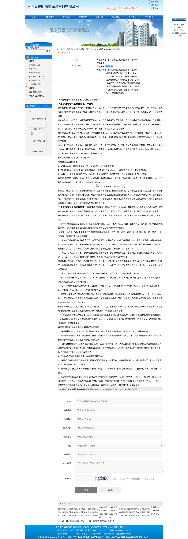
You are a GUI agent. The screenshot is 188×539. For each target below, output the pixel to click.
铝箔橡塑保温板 (34, 65)
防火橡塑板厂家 (37, 151)
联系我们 (149, 17)
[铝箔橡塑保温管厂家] (38, 119)
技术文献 (99, 17)
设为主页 (154, 5)
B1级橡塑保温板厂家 (36, 77)
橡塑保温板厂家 (34, 80)
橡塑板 (76, 49)
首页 (62, 49)
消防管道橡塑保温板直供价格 (103, 521)
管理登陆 (127, 534)
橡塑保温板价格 (34, 73)
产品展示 (83, 17)
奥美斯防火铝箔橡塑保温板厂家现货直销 (145, 512)
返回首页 (59, 530)
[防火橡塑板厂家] (38, 141)
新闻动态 (66, 17)
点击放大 (78, 66)
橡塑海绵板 (33, 69)
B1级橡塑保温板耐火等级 (75, 521)
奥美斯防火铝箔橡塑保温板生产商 (83, 512)
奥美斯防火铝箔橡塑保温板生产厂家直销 (93, 512)
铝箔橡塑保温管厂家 (37, 129)
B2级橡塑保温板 (35, 84)
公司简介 (50, 17)
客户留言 (116, 17)
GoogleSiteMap (97, 534)
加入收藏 (154, 8)
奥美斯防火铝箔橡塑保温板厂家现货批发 (134, 512)
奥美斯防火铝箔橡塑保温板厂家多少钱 (124, 512)
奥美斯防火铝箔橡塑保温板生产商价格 (73, 512)
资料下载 (132, 17)
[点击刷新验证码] (102, 478)
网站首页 (154, 2)
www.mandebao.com (124, 530)
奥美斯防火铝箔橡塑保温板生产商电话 (63, 512)
